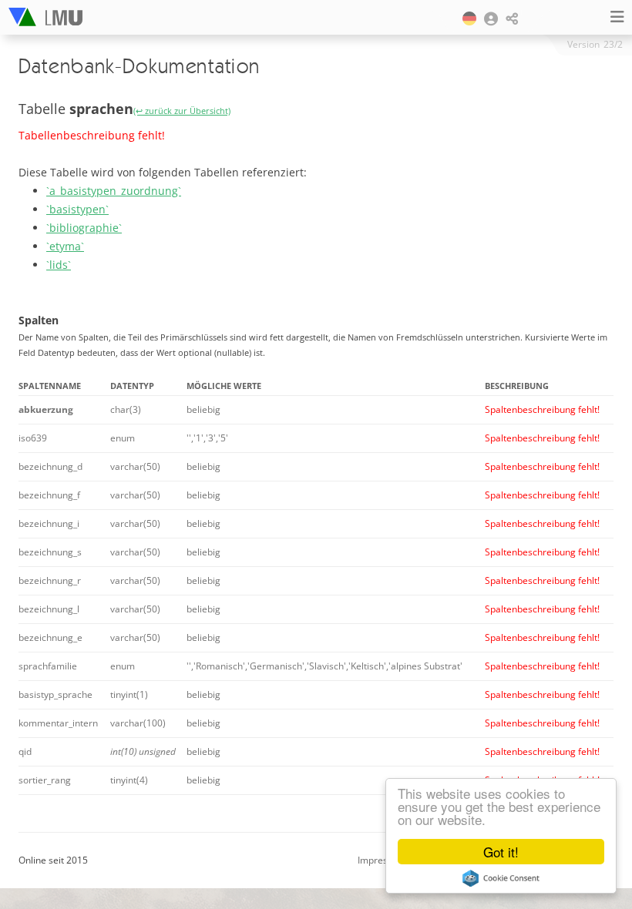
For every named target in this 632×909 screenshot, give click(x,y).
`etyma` (65, 246)
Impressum (382, 860)
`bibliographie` (84, 227)
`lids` (58, 264)
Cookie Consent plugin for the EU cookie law (501, 878)
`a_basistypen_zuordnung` (113, 190)
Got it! (501, 851)
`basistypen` (77, 209)
